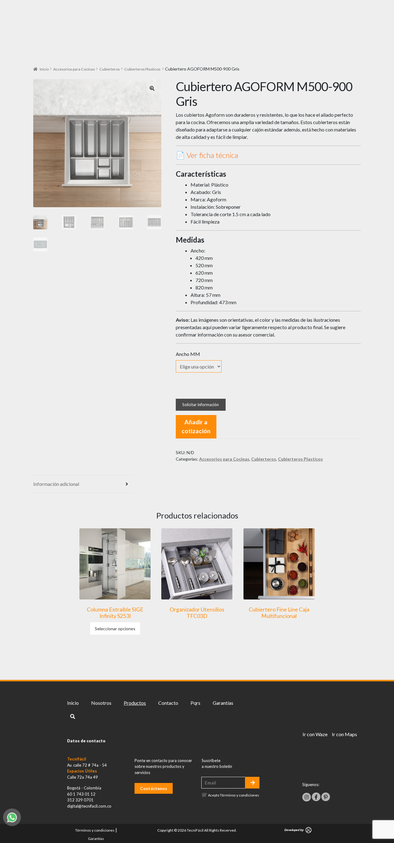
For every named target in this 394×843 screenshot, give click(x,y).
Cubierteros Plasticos (142, 69)
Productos (135, 703)
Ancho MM (188, 354)
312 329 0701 (80, 799)
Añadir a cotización (196, 426)
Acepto (233, 795)
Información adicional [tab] (56, 484)
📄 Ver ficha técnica (207, 155)
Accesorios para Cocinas (74, 69)
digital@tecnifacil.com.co (89, 806)
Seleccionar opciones (115, 628)
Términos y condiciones (239, 795)
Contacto (168, 703)
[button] (152, 88)
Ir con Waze (315, 734)
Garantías (223, 703)
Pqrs (195, 703)
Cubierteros (109, 69)
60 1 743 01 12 (81, 794)
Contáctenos (153, 788)
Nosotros (101, 703)
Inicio (44, 69)
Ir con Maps (344, 734)
